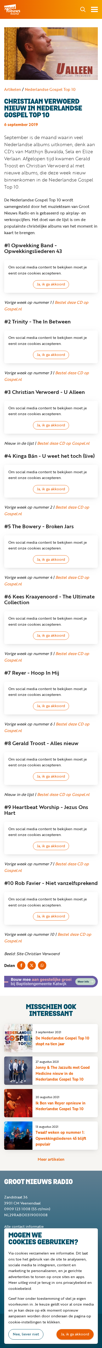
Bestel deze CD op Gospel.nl (63, 443)
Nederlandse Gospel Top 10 (50, 89)
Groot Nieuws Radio (12, 9)
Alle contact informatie (24, 1226)
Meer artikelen (51, 1159)
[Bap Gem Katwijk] (51, 981)
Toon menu (94, 9)
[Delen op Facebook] (21, 965)
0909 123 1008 (17, 1209)
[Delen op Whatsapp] (42, 965)
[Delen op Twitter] (31, 965)
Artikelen (12, 89)
